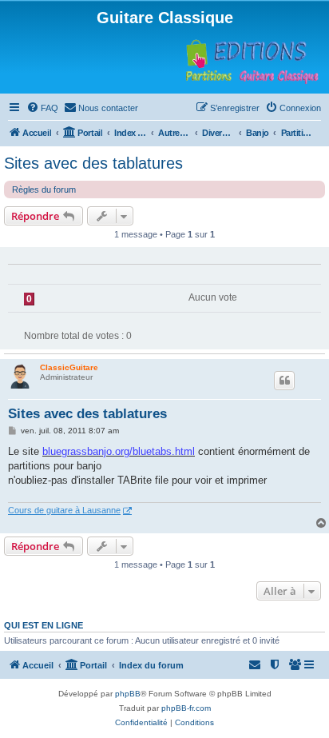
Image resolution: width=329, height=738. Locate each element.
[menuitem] (42, 108)
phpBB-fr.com (186, 708)
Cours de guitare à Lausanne (64, 510)
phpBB (128, 693)
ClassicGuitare (69, 367)
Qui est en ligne (43, 625)
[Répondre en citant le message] (284, 380)
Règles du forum (44, 189)
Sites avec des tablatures (93, 163)
